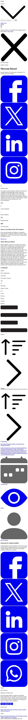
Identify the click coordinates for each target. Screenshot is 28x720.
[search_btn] (16, 20)
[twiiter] (4, 704)
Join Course (10, 31)
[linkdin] (7, 704)
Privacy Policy (18, 709)
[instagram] (9, 704)
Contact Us (7, 711)
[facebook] (2, 704)
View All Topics (13, 717)
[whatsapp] (12, 704)
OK (2, 203)
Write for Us (3, 239)
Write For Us (4, 23)
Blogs (2, 716)
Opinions (6, 717)
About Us (12, 709)
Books (2, 709)
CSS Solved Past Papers (9, 716)
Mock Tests (7, 709)
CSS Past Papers (19, 716)
